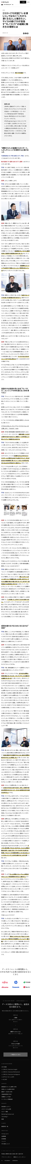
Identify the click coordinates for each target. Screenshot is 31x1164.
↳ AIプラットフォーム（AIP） (8, 1077)
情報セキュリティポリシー (20, 1157)
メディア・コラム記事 (6, 1109)
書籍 (3, 1119)
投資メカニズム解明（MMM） (8, 1089)
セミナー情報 (5, 1111)
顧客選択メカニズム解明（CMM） (9, 1086)
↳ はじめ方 (4, 1079)
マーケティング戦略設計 (7, 1099)
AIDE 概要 (4, 1067)
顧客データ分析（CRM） (7, 1091)
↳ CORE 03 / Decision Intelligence (11, 1074)
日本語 (10, 46)
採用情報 (4, 1139)
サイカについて (5, 1134)
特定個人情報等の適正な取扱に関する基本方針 (12, 1154)
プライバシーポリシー (7, 1157)
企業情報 (4, 1136)
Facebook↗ (7, 1160)
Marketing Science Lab (8, 1114)
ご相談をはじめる (15, 1054)
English (4, 46)
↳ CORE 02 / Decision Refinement (11, 1072)
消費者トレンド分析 (6, 1096)
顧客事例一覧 (5, 1126)
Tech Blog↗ (5, 1116)
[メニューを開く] (28, 2)
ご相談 (23, 2)
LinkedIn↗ (15, 1160)
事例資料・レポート (6, 1106)
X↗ (2, 1160)
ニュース (4, 1141)
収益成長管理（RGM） (7, 1094)
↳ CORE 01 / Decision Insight (9, 1069)
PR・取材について (6, 1144)
